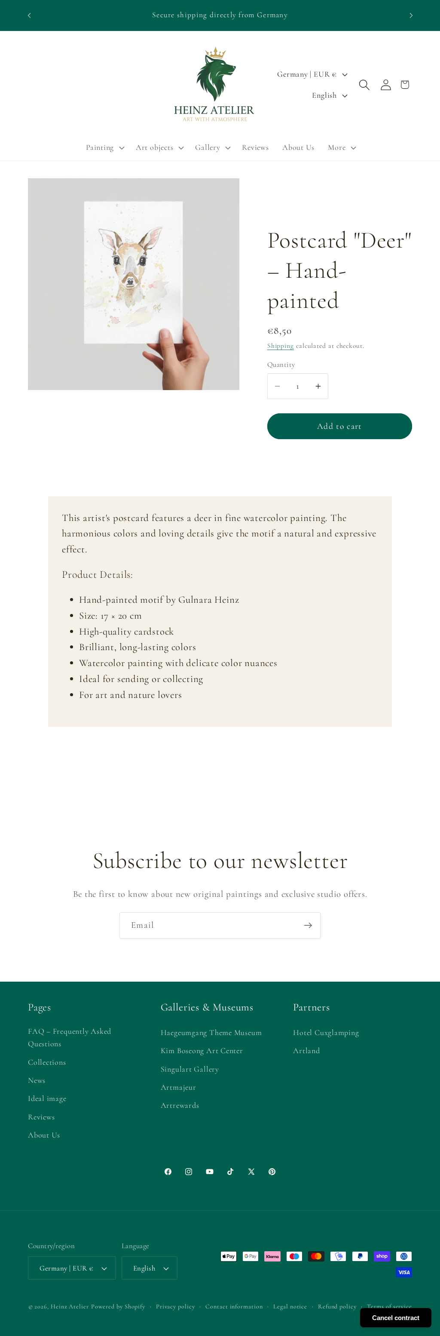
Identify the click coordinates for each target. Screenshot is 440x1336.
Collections (47, 1062)
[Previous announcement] (29, 15)
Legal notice (290, 1306)
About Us (44, 1135)
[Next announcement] (411, 15)
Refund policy (337, 1306)
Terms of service (389, 1306)
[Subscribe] (308, 925)
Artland (306, 1050)
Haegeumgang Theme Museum (211, 1032)
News (37, 1080)
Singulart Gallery (190, 1069)
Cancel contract (395, 1317)
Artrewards (180, 1105)
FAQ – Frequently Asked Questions (69, 1037)
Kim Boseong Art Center (202, 1050)
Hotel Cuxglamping (326, 1032)
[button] (104, 147)
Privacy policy (175, 1306)
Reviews (41, 1117)
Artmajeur (178, 1087)
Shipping (280, 346)
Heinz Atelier (70, 1306)
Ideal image (47, 1098)
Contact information (234, 1306)
